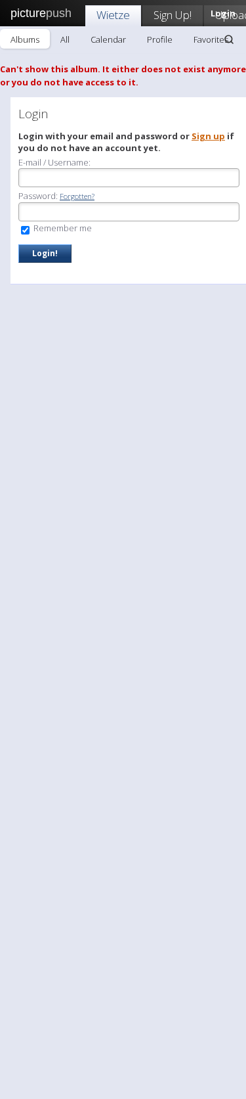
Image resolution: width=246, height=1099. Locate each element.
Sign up (208, 136)
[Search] (228, 39)
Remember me (61, 228)
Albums (24, 39)
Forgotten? (77, 196)
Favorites (211, 39)
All (65, 39)
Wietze (113, 14)
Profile (160, 39)
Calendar (108, 39)
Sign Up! (173, 14)
